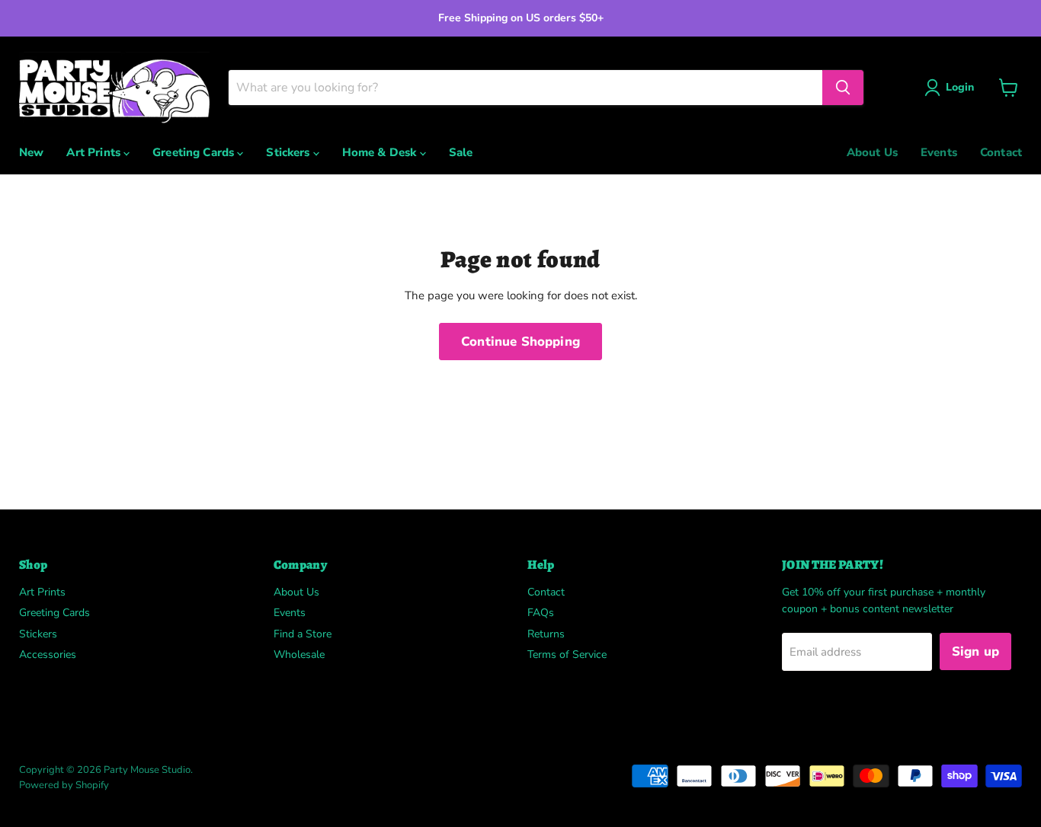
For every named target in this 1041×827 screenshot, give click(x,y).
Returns (546, 634)
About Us (872, 152)
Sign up (975, 651)
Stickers (289, 152)
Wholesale (299, 654)
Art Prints (94, 152)
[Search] (842, 87)
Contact (1001, 152)
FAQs (540, 612)
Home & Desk (381, 152)
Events (939, 152)
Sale (461, 152)
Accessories (47, 654)
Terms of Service (567, 654)
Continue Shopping (520, 341)
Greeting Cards (194, 152)
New (31, 152)
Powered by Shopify (64, 785)
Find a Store (303, 634)
